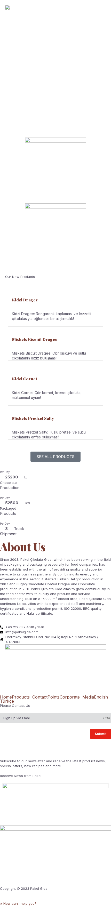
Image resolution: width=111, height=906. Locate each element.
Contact (39, 697)
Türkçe (7, 701)
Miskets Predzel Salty (33, 418)
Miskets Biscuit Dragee (34, 339)
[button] (18, 903)
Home (6, 697)
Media (88, 697)
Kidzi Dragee (25, 299)
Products (21, 697)
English (101, 697)
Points (53, 697)
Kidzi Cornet (24, 378)
